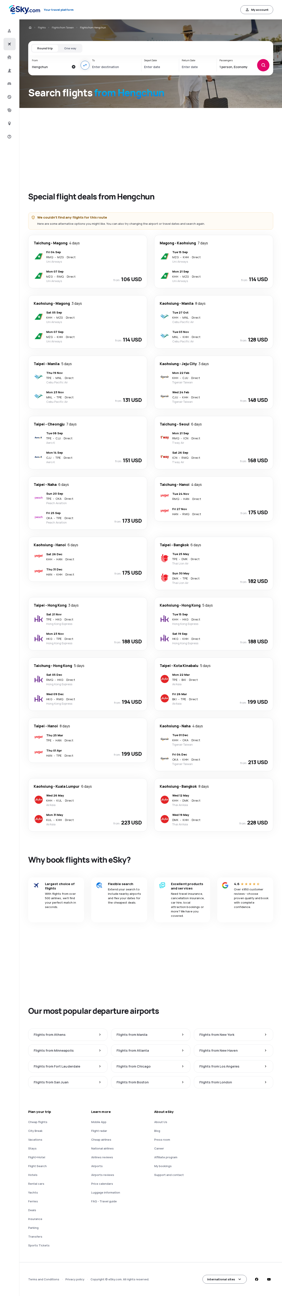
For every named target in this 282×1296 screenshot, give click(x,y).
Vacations (35, 1140)
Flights (42, 27)
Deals (32, 1210)
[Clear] (73, 66)
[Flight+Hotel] (9, 31)
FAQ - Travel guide (104, 1201)
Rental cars (36, 1184)
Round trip (45, 48)
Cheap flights (37, 1122)
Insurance (35, 1219)
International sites (221, 1279)
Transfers (35, 1236)
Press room (162, 1140)
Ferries (33, 1201)
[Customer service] (9, 136)
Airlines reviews (102, 1157)
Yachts (33, 1192)
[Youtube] (268, 1279)
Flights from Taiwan (63, 27)
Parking (33, 1228)
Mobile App (98, 1122)
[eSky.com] (30, 27)
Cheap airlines (101, 1140)
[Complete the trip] (9, 110)
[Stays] (9, 84)
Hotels (32, 1175)
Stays (32, 1148)
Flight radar (99, 1131)
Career (159, 1148)
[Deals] (9, 97)
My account (260, 10)
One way (70, 48)
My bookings (163, 1166)
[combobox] (50, 67)
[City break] (9, 70)
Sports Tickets (39, 1245)
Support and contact (169, 1175)
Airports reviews (102, 1175)
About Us (160, 1122)
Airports (97, 1166)
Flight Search (37, 1166)
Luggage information (105, 1192)
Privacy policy (74, 1279)
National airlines (102, 1148)
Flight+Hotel (36, 1157)
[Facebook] (256, 1279)
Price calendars (102, 1184)
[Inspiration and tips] (9, 123)
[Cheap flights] (9, 44)
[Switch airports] (85, 65)
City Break (35, 1131)
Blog (157, 1131)
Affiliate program (165, 1157)
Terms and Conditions (43, 1279)
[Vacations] (9, 57)
